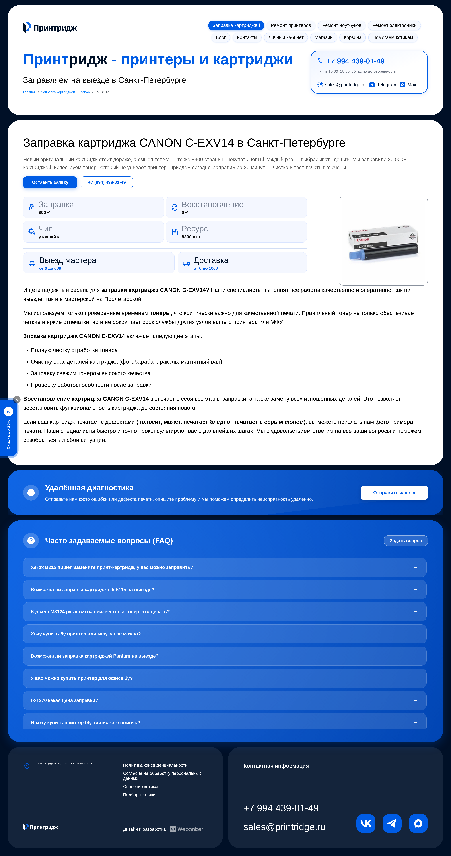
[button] (383, 241)
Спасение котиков (141, 786)
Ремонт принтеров (291, 25)
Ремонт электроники (394, 25)
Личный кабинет (286, 37)
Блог (221, 37)
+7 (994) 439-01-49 (107, 182)
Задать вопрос (406, 540)
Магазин (324, 37)
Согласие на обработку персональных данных (162, 776)
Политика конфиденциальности (155, 765)
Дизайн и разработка (144, 829)
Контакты (247, 37)
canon (85, 92)
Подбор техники (139, 794)
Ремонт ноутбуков (341, 25)
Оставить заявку (50, 182)
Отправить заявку (394, 492)
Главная (29, 92)
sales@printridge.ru (285, 827)
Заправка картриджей (236, 25)
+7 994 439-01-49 (356, 61)
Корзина (353, 37)
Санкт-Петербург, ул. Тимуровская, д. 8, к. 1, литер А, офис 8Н (65, 764)
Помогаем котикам (393, 37)
